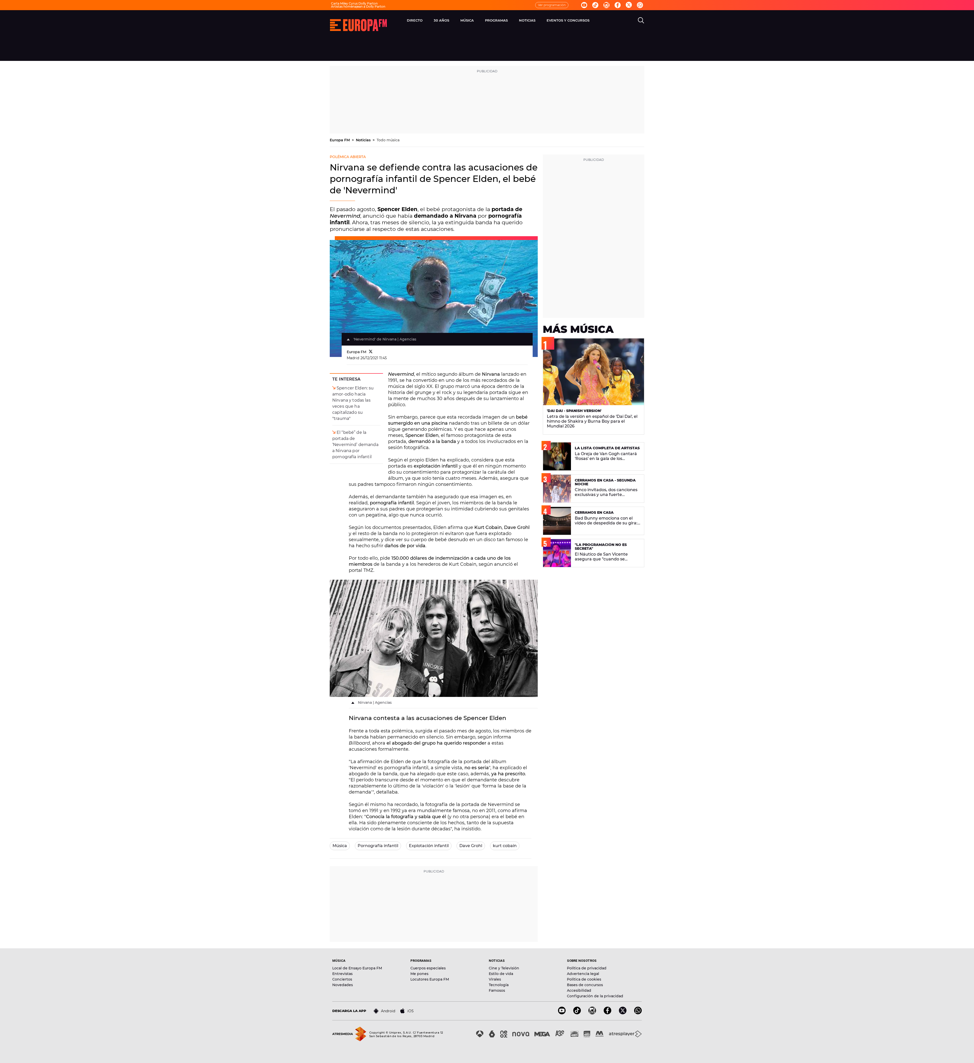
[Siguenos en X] (623, 1012)
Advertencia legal (583, 973)
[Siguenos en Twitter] (629, 5)
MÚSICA (467, 20)
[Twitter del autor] (371, 352)
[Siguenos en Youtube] (584, 5)
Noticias (364, 140)
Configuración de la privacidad (595, 996)
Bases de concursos (585, 985)
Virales (495, 979)
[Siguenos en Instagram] (606, 5)
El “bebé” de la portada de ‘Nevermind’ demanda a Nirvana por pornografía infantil (355, 444)
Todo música (388, 140)
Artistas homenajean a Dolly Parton (358, 6)
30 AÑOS (441, 20)
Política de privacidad (586, 968)
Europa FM (340, 140)
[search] (641, 20)
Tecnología (499, 985)
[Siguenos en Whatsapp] (640, 5)
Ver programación (552, 5)
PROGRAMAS (496, 20)
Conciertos (342, 979)
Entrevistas (342, 973)
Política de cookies (584, 979)
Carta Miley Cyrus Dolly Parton (354, 3)
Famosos (497, 990)
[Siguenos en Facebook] (618, 5)
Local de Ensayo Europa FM (357, 968)
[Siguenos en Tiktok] (595, 5)
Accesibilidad (579, 990)
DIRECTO (415, 20)
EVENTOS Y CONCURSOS (568, 20)
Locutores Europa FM (429, 979)
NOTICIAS (527, 20)
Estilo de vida (501, 973)
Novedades (342, 985)
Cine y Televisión (504, 968)
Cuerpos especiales (428, 968)
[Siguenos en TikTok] (577, 1012)
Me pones (419, 973)
